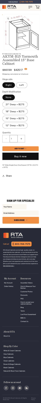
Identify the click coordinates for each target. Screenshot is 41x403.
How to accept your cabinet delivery (27, 303)
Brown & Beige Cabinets (12, 364)
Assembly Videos (26, 283)
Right (9, 85)
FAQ (21, 298)
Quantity (6, 132)
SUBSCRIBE (19, 220)
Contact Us (24, 321)
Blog (22, 307)
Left (21, 85)
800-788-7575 (27, 2)
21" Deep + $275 (15, 104)
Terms (22, 311)
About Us (7, 336)
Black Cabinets (9, 367)
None (9, 97)
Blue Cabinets (8, 357)
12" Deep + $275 (15, 125)
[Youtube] (19, 388)
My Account (8, 283)
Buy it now (20, 156)
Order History (8, 286)
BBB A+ (23, 318)
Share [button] (9, 175)
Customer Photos (26, 291)
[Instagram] (12, 388)
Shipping (6, 74)
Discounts (24, 295)
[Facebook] (6, 388)
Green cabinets (9, 361)
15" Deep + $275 (15, 118)
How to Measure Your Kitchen (28, 287)
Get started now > (8, 266)
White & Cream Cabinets (12, 351)
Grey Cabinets (9, 354)
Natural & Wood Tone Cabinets (14, 371)
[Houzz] (26, 388)
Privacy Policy (33, 398)
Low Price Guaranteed (28, 314)
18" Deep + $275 (15, 111)
